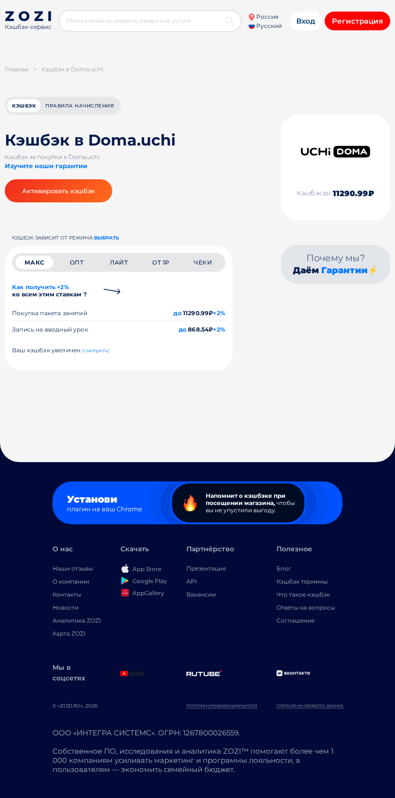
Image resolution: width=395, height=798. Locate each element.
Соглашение (295, 620)
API (191, 581)
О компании (71, 581)
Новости (66, 607)
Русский (268, 26)
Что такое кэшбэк (303, 594)
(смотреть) (95, 350)
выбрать (106, 238)
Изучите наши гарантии (46, 166)
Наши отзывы (73, 568)
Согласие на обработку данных (309, 706)
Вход (305, 21)
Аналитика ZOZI (77, 620)
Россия (266, 16)
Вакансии (201, 594)
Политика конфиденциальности (221, 706)
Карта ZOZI (69, 633)
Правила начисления (79, 106)
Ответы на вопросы (305, 607)
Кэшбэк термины (302, 581)
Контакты (67, 594)
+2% (219, 313)
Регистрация (357, 21)
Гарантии (344, 270)
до (177, 313)
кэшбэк (24, 106)
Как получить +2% (49, 290)
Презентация (206, 568)
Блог (283, 568)
